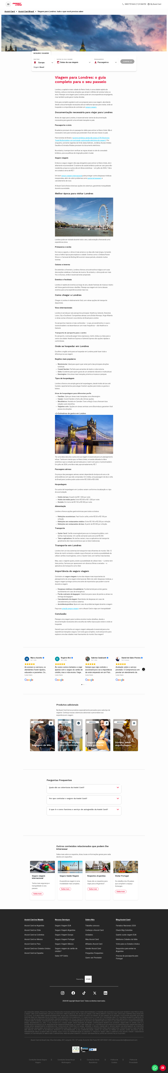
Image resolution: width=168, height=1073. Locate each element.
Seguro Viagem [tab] (41, 53)
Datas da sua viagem (64, 59)
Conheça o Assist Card (94, 930)
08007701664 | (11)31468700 (135, 4)
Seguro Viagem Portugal (64, 939)
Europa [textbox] (41, 62)
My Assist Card (155, 4)
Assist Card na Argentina (34, 926)
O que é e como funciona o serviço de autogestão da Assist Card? (78, 809)
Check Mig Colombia (124, 930)
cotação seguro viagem (70, 608)
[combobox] (43, 62)
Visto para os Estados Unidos (128, 944)
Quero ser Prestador (93, 958)
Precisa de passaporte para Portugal (127, 957)
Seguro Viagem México (64, 944)
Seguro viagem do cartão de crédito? (66, 949)
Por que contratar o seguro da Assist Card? (68, 798)
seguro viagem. (91, 107)
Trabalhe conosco (92, 926)
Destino (37, 59)
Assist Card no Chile (32, 930)
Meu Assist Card (92, 939)
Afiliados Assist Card (93, 944)
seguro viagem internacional (71, 176)
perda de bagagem (94, 178)
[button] (24, 669)
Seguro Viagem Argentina (65, 930)
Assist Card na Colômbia (34, 935)
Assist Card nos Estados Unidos (37, 948)
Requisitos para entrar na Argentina (126, 949)
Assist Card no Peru (32, 944)
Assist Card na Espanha (33, 953)
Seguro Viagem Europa (64, 935)
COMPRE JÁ (127, 61)
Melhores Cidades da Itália (126, 939)
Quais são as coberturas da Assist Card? (66, 787)
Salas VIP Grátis (61, 956)
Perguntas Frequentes (94, 953)
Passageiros (99, 59)
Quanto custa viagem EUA (126, 935)
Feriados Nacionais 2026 (126, 926)
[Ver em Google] (27, 659)
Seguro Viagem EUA (63, 926)
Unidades (89, 935)
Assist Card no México (33, 939)
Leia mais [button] (28, 675)
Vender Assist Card (93, 948)
